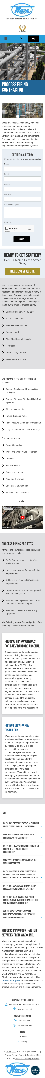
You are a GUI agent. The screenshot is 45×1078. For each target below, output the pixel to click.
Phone (7, 184)
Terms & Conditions (27, 1055)
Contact (23, 1037)
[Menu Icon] (5, 38)
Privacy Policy (11, 1055)
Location (7, 195)
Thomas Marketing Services (27, 1058)
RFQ (33, 38)
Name (7, 164)
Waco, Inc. (11, 1051)
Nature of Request (11, 205)
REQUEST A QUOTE (22, 271)
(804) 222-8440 (24, 1021)
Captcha (8, 222)
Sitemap (23, 1041)
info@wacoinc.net (24, 1025)
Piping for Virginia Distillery (17, 728)
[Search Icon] (21, 38)
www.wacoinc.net (24, 1009)
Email (7, 174)
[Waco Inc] (22, 10)
